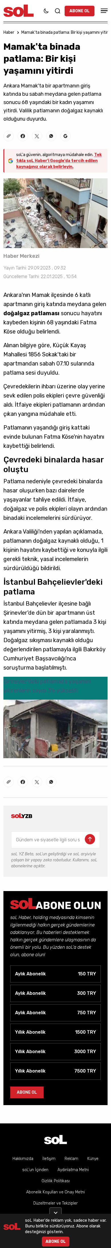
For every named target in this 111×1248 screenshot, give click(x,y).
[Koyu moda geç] (46, 11)
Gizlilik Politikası (56, 1181)
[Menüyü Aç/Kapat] (103, 10)
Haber (8, 32)
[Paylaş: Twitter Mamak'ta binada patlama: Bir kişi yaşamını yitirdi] (37, 136)
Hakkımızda (23, 1158)
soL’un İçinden (35, 1169)
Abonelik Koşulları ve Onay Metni (55, 1192)
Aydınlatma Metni (73, 1169)
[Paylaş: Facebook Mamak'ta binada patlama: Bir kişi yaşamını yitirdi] (23, 136)
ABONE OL (79, 11)
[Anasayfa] (55, 1139)
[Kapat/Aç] (55, 1210)
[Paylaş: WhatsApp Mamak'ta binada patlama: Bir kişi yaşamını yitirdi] (51, 136)
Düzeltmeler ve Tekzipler (55, 1203)
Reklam (71, 1158)
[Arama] (57, 11)
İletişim (49, 1158)
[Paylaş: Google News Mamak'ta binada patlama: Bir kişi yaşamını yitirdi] (65, 136)
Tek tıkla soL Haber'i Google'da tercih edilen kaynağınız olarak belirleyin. (59, 160)
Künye (92, 1158)
